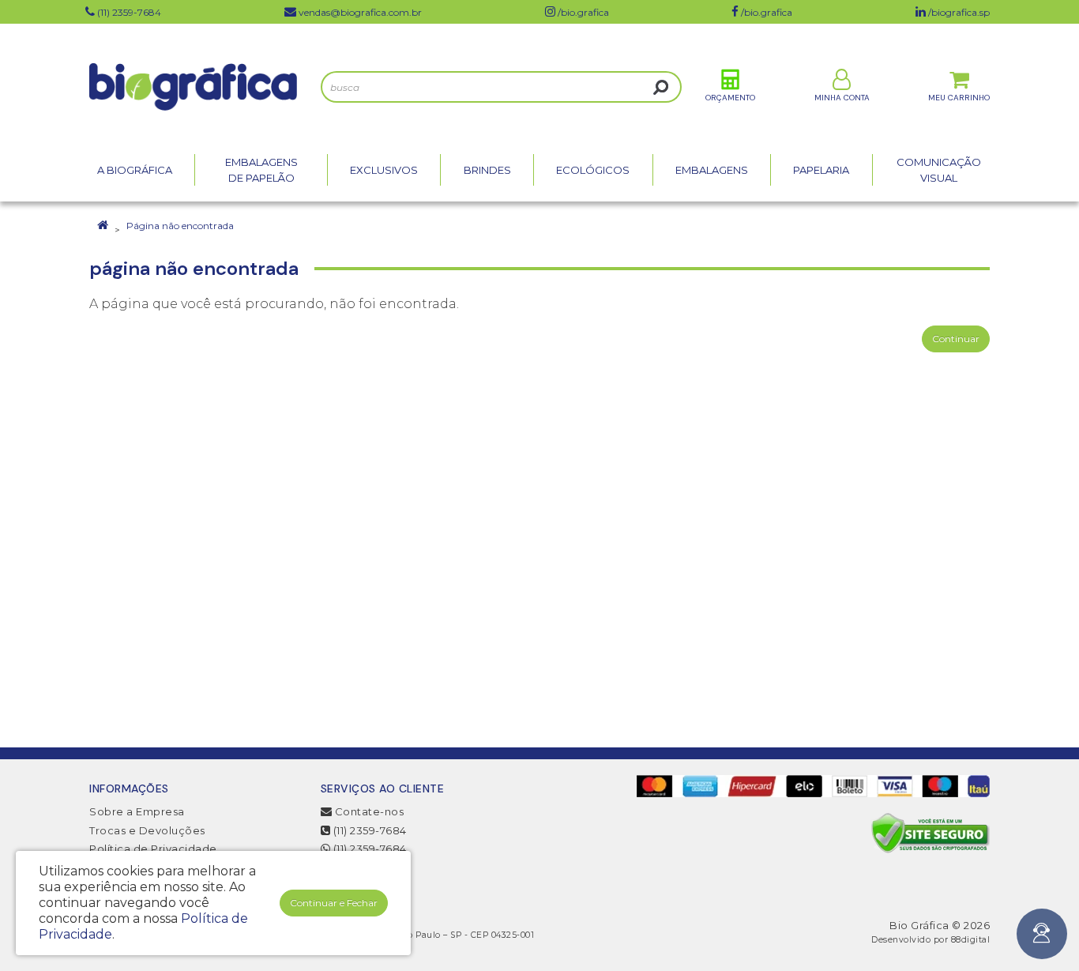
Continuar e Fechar (334, 903)
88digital (971, 940)
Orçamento (730, 97)
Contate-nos (368, 811)
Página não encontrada (180, 225)
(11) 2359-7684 (368, 830)
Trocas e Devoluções (147, 830)
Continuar (955, 338)
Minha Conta (842, 97)
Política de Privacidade (153, 848)
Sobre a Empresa (137, 811)
